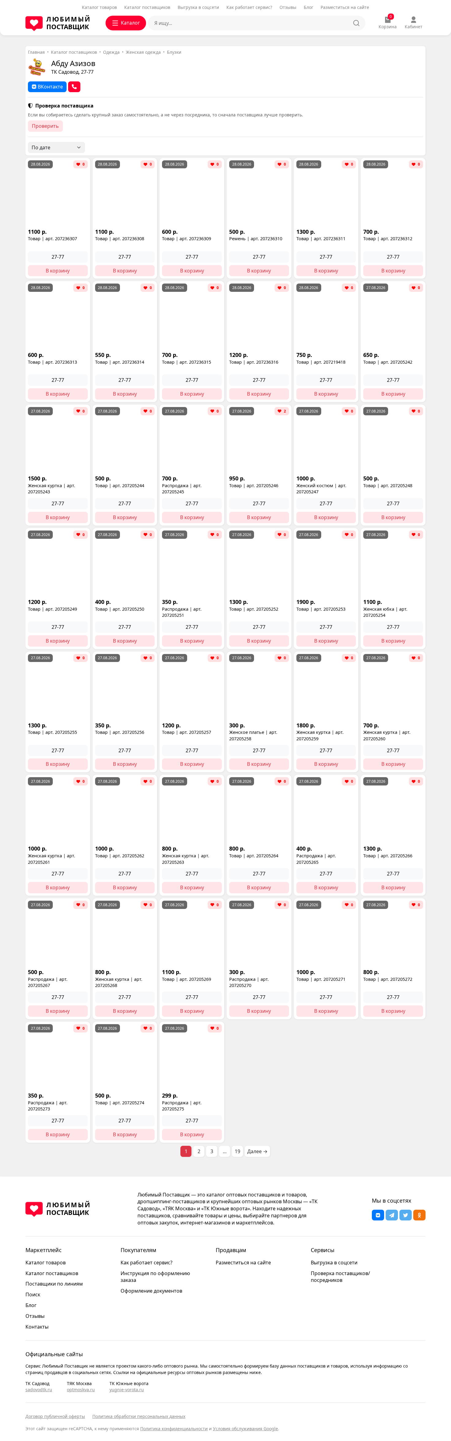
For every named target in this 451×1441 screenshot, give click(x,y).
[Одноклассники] (419, 1215)
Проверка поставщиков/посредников (340, 1277)
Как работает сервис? (249, 7)
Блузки (174, 52)
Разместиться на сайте (345, 7)
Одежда (111, 52)
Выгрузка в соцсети (198, 7)
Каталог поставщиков (147, 7)
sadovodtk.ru (38, 1389)
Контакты (36, 1326)
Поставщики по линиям (54, 1283)
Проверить (45, 126)
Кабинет (413, 26)
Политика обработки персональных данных (138, 1416)
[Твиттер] (405, 1215)
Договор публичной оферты (55, 1416)
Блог (308, 7)
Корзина (388, 22)
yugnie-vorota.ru (127, 1389)
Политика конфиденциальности (174, 1428)
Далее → (257, 1151)
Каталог (130, 22)
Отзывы (287, 7)
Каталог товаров (99, 7)
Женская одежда (143, 52)
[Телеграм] (392, 1215)
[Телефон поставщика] (74, 86)
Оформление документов (151, 1290)
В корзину (58, 270)
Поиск (32, 1294)
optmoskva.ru (81, 1389)
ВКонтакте (50, 86)
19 (237, 1151)
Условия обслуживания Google (245, 1428)
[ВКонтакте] (378, 1215)
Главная (36, 52)
